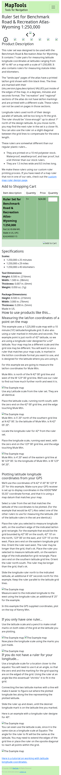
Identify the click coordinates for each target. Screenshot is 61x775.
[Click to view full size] (30, 32)
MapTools (16, 768)
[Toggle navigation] (53, 7)
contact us (23, 772)
